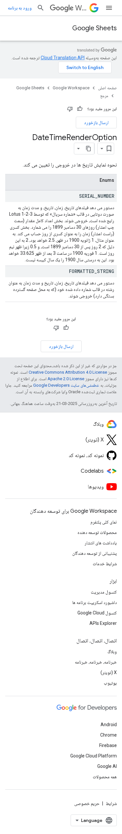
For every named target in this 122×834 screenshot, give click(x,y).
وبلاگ (112, 651)
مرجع (104, 95)
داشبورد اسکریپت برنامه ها (94, 602)
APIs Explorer (103, 623)
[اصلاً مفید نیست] (70, 109)
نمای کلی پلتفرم (103, 522)
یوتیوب (110, 682)
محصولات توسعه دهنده (97, 532)
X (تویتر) (109, 672)
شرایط (111, 803)
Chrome (108, 735)
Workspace (81, 8)
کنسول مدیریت (104, 592)
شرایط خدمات (105, 563)
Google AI (107, 766)
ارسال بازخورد (96, 122)
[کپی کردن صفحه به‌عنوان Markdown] (88, 148)
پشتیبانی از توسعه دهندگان (94, 553)
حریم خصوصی (87, 803)
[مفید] (80, 109)
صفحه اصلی (107, 87)
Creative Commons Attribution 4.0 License (68, 372)
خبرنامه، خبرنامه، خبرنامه (96, 662)
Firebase (108, 745)
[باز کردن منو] (108, 8)
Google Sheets (94, 28)
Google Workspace (71, 87)
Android (109, 724)
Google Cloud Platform (93, 755)
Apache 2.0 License (65, 378)
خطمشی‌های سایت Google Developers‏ (66, 385)
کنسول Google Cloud (97, 612)
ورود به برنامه (20, 7)
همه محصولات (105, 776)
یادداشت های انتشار (101, 542)
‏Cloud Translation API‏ (63, 57)
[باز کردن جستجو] (41, 8)
